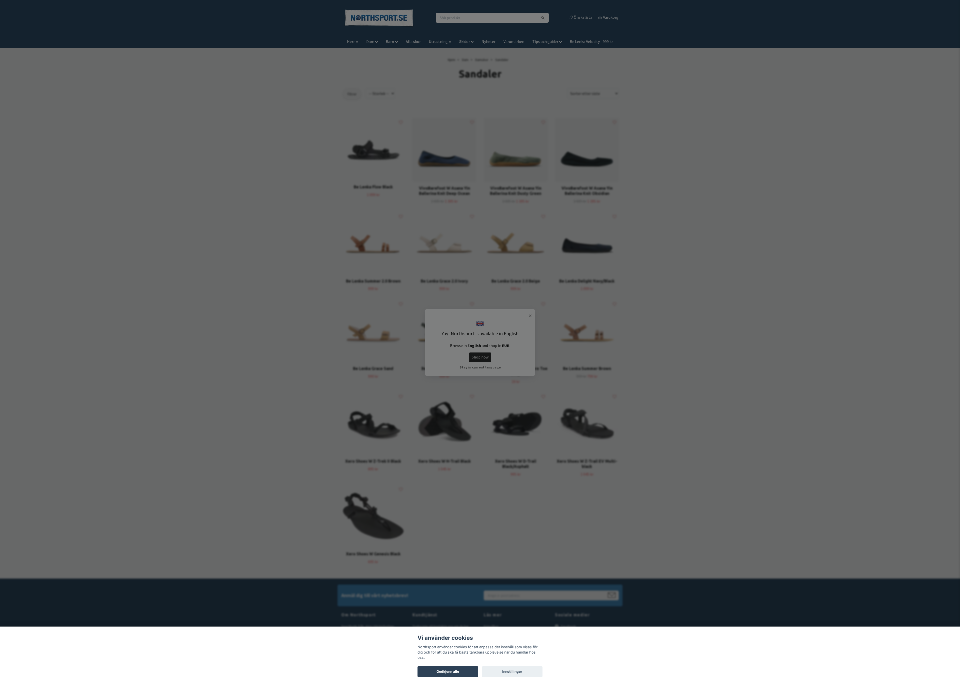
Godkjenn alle (447, 672)
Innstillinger (512, 672)
